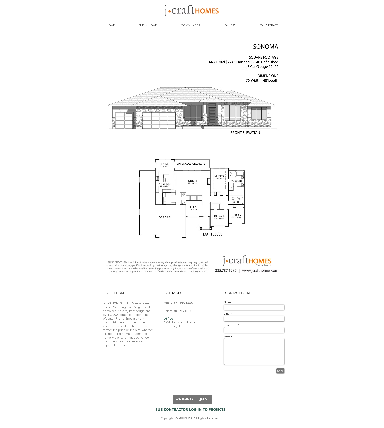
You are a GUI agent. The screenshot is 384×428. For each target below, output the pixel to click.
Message (228, 336)
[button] (115, 293)
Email (227, 313)
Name (227, 302)
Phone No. (230, 325)
